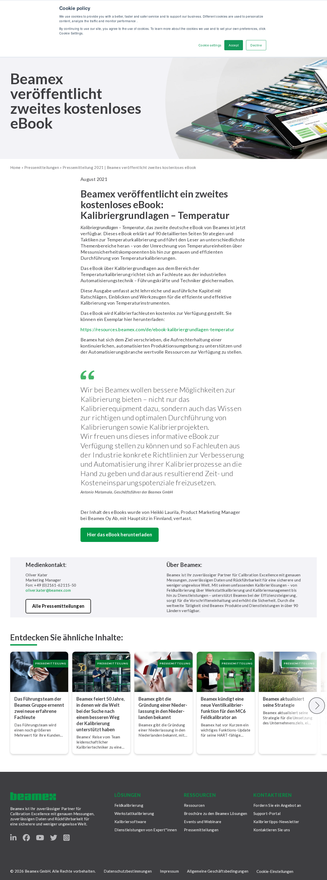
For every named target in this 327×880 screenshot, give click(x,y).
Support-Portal (267, 813)
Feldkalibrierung (128, 805)
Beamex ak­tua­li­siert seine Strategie (283, 702)
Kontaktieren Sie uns (271, 829)
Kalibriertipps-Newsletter (276, 821)
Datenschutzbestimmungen (128, 871)
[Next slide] (317, 705)
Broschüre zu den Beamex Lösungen (215, 813)
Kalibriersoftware (130, 821)
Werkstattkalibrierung (134, 813)
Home (15, 167)
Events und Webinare (202, 821)
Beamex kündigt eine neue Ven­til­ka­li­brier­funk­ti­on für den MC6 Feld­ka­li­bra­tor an (223, 708)
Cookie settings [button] (209, 45)
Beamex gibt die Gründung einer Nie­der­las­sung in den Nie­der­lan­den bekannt (162, 708)
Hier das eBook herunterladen (119, 534)
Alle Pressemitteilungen (58, 606)
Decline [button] (256, 45)
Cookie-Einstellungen (274, 871)
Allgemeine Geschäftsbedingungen (217, 871)
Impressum (169, 871)
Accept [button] (234, 45)
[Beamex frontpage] (33, 796)
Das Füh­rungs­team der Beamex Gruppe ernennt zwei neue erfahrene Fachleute (39, 708)
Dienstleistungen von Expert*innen (145, 829)
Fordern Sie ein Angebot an (277, 805)
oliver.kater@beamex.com (48, 590)
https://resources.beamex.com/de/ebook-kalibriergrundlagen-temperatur (157, 329)
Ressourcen (194, 805)
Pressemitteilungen (41, 167)
